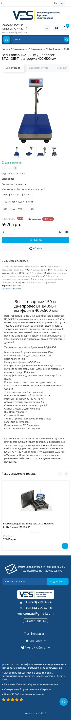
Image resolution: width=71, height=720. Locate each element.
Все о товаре (13, 67)
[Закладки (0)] (56, 28)
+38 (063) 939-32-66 (12, 25)
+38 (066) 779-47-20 (12, 28)
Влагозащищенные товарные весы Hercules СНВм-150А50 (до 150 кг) (28, 525)
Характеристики (38, 67)
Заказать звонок (35, 621)
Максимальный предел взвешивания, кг (22, 189)
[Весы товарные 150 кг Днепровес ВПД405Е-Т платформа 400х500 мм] (35, 110)
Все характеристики (12, 288)
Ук (62, 3)
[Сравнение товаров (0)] (47, 28)
